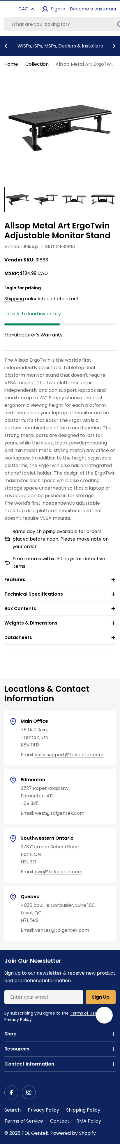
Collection (37, 64)
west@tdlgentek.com (59, 813)
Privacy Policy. (18, 1019)
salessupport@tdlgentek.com (69, 754)
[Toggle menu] (7, 9)
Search (12, 1110)
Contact (59, 1121)
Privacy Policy (43, 1110)
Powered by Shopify (73, 1133)
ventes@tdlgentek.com (62, 930)
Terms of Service (23, 1121)
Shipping (14, 298)
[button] (6, 46)
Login (10, 288)
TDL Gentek (35, 1133)
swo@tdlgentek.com (58, 871)
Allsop (30, 246)
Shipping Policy (83, 1110)
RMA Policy (88, 1121)
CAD (23, 9)
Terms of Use (83, 1013)
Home (11, 64)
